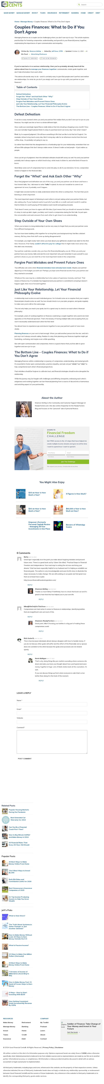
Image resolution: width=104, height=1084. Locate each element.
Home (83, 13)
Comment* (21, 727)
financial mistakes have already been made (54, 268)
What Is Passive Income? (19, 945)
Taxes (43, 13)
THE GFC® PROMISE (49, 58)
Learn (42, 1031)
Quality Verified (30, 58)
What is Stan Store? (17, 916)
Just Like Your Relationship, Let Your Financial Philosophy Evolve (41, 104)
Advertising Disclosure (39, 54)
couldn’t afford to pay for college (48, 244)
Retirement (64, 13)
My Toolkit (44, 1022)
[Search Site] (79, 4)
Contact (43, 1039)
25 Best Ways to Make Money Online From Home (19, 863)
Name (19, 700)
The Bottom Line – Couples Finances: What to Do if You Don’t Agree (43, 106)
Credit (91, 13)
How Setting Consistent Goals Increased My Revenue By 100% (20, 1003)
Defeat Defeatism (23, 94)
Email (19, 709)
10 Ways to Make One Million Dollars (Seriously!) (20, 955)
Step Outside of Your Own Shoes (29, 99)
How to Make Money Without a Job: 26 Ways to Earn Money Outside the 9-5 (20, 937)
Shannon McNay (35, 51)
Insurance (52, 13)
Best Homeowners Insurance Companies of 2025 (20, 889)
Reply (30, 585)
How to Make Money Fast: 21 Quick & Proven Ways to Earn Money (20, 984)
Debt (98, 13)
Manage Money (23, 13)
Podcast (43, 1026)
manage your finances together (43, 69)
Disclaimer (59, 1047)
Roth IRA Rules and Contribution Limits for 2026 (20, 880)
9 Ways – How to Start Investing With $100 (18, 993)
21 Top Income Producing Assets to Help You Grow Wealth (19, 899)
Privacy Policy (48, 1047)
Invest (35, 13)
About (42, 1035)
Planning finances (22, 333)
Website (20, 718)
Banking (75, 13)
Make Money (9, 13)
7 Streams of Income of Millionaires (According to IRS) (19, 974)
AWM (84, 1053)
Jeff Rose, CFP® (57, 51)
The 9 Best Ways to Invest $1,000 (19, 872)
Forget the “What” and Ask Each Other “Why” (34, 96)
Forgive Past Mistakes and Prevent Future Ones (35, 101)
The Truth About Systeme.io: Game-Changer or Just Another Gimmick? (20, 926)
